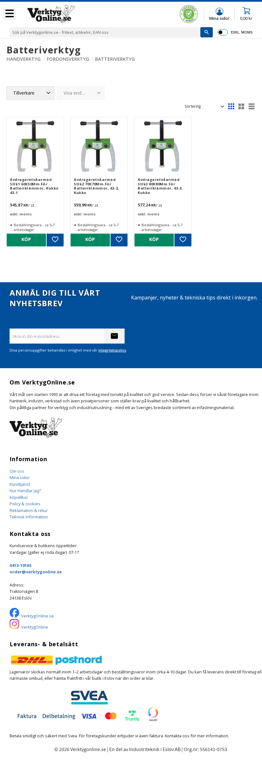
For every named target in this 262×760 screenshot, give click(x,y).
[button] (9, 14)
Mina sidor (20, 477)
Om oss (17, 471)
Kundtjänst (20, 484)
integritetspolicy (112, 350)
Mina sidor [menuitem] (219, 18)
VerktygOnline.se (37, 616)
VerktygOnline (34, 627)
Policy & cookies (25, 504)
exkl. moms (241, 32)
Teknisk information (29, 517)
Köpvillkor (19, 497)
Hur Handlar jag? (25, 490)
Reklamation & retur (29, 510)
